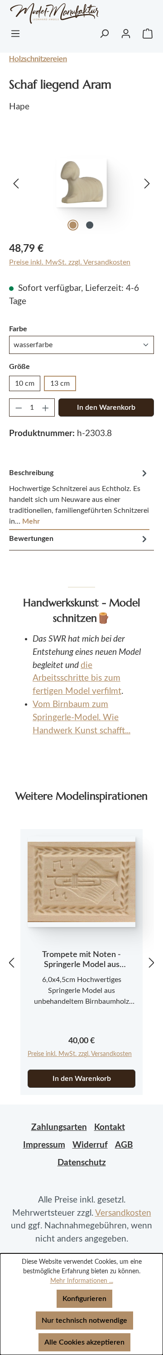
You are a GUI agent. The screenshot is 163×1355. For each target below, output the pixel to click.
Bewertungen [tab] (31, 538)
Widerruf (90, 1145)
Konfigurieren (84, 1298)
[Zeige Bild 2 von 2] (89, 225)
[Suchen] (104, 34)
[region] (81, 183)
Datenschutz (82, 1163)
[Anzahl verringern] (18, 407)
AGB (124, 1145)
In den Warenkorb (106, 407)
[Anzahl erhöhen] (45, 407)
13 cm (60, 383)
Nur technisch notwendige (84, 1320)
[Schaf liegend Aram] (81, 182)
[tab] (79, 497)
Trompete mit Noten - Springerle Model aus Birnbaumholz (81, 960)
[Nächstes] (147, 182)
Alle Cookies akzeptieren (84, 1342)
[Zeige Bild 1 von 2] (73, 225)
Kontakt (109, 1127)
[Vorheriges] (16, 182)
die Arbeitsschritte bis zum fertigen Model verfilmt (77, 678)
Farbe (18, 329)
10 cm (24, 383)
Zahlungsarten (59, 1127)
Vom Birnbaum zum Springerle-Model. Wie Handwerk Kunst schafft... (81, 717)
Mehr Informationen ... (81, 1281)
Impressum (44, 1145)
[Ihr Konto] (126, 34)
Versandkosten (123, 1213)
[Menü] (15, 34)
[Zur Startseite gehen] (43, 13)
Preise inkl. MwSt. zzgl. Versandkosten (69, 262)
